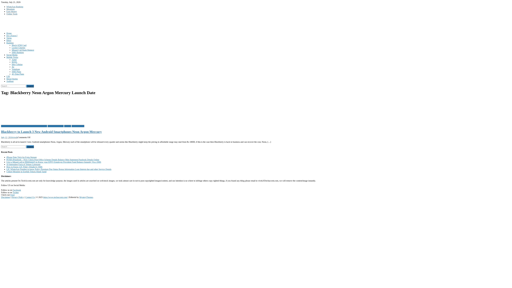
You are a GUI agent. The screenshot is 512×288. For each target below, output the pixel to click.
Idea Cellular (17, 64)
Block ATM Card (19, 45)
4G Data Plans (18, 74)
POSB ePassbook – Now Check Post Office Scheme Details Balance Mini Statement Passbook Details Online (52, 160)
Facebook (17, 190)
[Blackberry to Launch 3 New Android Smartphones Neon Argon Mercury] (256, 110)
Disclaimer (5, 197)
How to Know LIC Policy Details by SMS (24, 167)
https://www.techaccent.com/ (55, 197)
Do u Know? (11, 36)
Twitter (16, 192)
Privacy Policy (18, 197)
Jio (13, 67)
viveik (15, 137)
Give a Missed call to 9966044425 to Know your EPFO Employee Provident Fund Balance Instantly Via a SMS (53, 162)
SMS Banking (18, 52)
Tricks (9, 38)
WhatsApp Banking (14, 7)
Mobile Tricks (12, 57)
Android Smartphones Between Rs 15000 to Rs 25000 (24, 126)
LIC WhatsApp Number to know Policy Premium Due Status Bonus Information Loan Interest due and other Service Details (58, 169)
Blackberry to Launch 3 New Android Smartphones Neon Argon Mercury (51, 131)
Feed (12, 195)
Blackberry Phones (56, 126)
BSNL (14, 62)
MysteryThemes (86, 197)
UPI (8, 76)
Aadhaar (10, 81)
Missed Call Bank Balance (23, 50)
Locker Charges (18, 48)
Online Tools (11, 14)
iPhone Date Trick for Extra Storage (21, 157)
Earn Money (11, 11)
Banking (10, 43)
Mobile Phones (78, 126)
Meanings (10, 9)
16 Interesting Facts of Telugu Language (23, 164)
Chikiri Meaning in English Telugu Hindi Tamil (26, 172)
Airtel (14, 60)
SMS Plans (16, 72)
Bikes (8, 40)
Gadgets (67, 126)
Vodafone (16, 69)
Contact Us (30, 197)
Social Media (11, 55)
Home (9, 33)
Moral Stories (12, 79)
